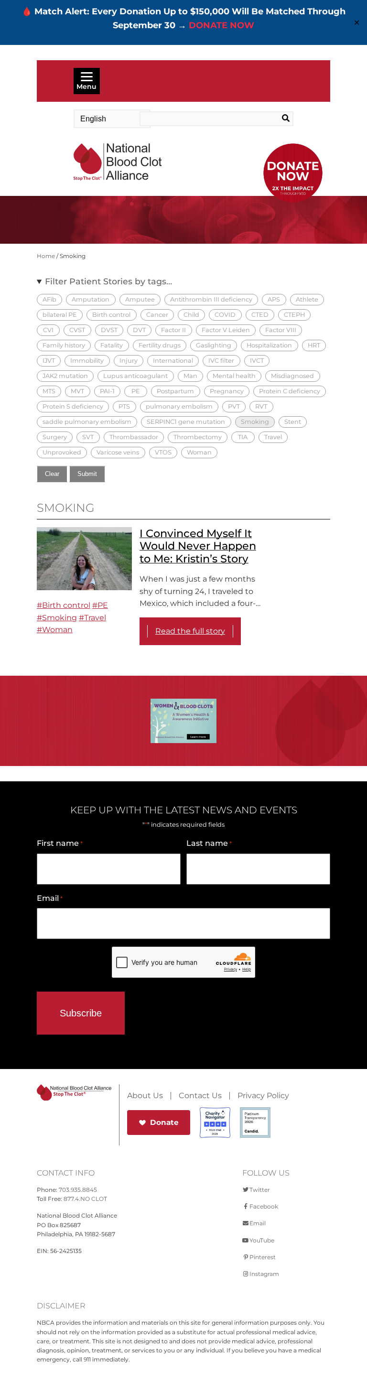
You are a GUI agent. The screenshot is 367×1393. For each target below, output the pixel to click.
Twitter (259, 1189)
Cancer (157, 314)
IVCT (257, 360)
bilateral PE (60, 314)
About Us (145, 1096)
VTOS (163, 452)
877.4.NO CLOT (85, 1198)
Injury (128, 360)
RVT (261, 406)
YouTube (261, 1240)
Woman (199, 452)
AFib (49, 299)
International (173, 360)
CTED (260, 314)
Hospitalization (269, 345)
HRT (314, 345)
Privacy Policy (263, 1096)
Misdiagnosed (292, 375)
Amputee (140, 299)
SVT (88, 437)
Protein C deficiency (289, 391)
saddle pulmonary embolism (87, 421)
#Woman (55, 629)
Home (46, 255)
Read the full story (190, 631)
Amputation (90, 299)
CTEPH (294, 314)
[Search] (277, 118)
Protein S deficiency (73, 406)
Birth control (111, 314)
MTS (49, 391)
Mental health (234, 375)
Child (191, 314)
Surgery (55, 437)
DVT (139, 330)
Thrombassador (133, 437)
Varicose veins (118, 452)
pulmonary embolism (179, 406)
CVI (48, 330)
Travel (273, 437)
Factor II (173, 330)
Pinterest (262, 1257)
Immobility (87, 360)
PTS (124, 406)
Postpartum (175, 391)
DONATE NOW (221, 25)
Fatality (111, 345)
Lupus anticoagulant (135, 375)
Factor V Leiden (226, 330)
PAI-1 (107, 391)
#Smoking (57, 617)
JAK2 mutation (65, 375)
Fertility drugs (160, 345)
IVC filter (221, 360)
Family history (64, 345)
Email (50, 898)
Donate (164, 1122)
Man (190, 375)
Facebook (263, 1206)
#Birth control (63, 605)
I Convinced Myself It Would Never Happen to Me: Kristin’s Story (198, 546)
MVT (77, 391)
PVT (234, 406)
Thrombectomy (197, 437)
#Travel (92, 617)
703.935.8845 (78, 1189)
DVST (109, 330)
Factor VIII (280, 330)
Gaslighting (213, 345)
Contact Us (200, 1096)
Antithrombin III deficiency (211, 299)
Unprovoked (62, 452)
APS (274, 299)
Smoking (255, 421)
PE (135, 391)
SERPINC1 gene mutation (186, 421)
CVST (77, 330)
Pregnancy (227, 391)
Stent (292, 421)
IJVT (49, 360)
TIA (243, 437)
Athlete (307, 299)
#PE (100, 605)
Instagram (264, 1273)
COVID (225, 314)
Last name (209, 843)
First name (60, 843)
